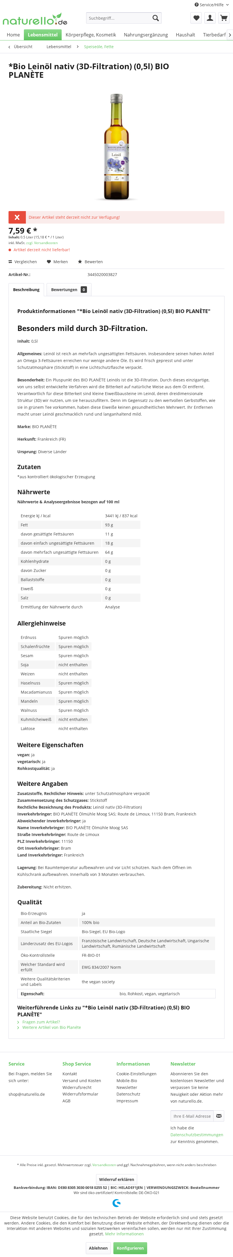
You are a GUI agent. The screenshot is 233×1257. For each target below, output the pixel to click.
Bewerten (93, 261)
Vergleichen (25, 261)
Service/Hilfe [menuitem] (212, 4)
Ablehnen (98, 1248)
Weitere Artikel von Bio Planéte (51, 1027)
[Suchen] (156, 18)
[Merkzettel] (196, 18)
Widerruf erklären (116, 1179)
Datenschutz (128, 1094)
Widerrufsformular (80, 1094)
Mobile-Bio (126, 1080)
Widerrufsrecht (77, 1087)
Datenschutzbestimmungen (196, 1134)
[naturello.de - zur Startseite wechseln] (35, 19)
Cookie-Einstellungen (136, 1073)
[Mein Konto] (210, 18)
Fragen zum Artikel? (40, 1022)
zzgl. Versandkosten (42, 242)
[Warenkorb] (224, 18)
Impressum (127, 1100)
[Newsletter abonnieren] (218, 1116)
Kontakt (70, 1073)
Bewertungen (68, 289)
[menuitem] (124, 18)
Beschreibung (26, 289)
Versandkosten (104, 1164)
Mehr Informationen (124, 1233)
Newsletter (126, 1087)
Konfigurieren (130, 1248)
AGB (66, 1100)
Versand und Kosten (82, 1080)
